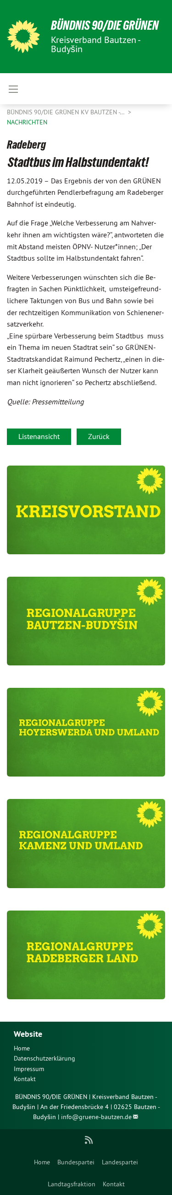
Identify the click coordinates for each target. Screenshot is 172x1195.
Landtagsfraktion (71, 1184)
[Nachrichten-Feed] (88, 1140)
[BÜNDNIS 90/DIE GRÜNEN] (23, 36)
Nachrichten (27, 122)
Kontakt (114, 1184)
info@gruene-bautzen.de (96, 1117)
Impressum (29, 1069)
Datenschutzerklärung (44, 1058)
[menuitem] (42, 1162)
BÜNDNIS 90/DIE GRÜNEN (105, 25)
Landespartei (120, 1162)
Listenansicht (39, 436)
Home (42, 1162)
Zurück (99, 436)
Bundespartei (75, 1162)
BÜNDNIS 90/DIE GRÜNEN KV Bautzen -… (66, 112)
